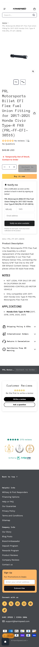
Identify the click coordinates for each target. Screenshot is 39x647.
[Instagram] (17, 603)
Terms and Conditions (12, 515)
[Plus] (14, 167)
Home (4, 23)
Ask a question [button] (19, 405)
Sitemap (6, 520)
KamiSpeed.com (20, 640)
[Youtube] (24, 603)
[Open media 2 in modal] (19, 57)
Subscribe (19, 588)
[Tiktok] (4, 610)
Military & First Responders (15, 492)
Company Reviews (10, 560)
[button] (19, 15)
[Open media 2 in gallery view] (23, 82)
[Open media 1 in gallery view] (16, 82)
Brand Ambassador (11, 541)
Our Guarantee (9, 506)
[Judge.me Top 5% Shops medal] (19, 448)
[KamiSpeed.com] (19, 9)
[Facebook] (4, 603)
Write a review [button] (19, 399)
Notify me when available (19, 223)
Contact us (7, 564)
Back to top (8, 477)
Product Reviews (10, 555)
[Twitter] (11, 603)
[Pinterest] (30, 603)
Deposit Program (10, 546)
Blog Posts (7, 536)
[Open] (5, 641)
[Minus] (4, 167)
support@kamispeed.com (17, 621)
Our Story (6, 532)
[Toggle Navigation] (4, 9)
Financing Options (10, 497)
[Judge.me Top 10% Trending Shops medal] (30, 448)
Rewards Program (10, 550)
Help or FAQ (8, 501)
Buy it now (19, 176)
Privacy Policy (8, 511)
